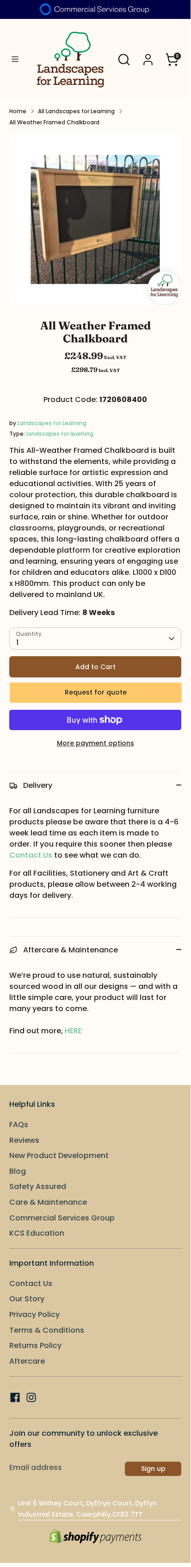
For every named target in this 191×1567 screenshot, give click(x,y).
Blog (17, 1171)
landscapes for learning (59, 434)
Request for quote (96, 692)
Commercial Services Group (62, 1218)
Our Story (26, 1298)
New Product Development (59, 1155)
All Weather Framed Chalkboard (54, 122)
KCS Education (36, 1233)
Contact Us (30, 855)
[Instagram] (31, 1397)
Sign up (153, 1468)
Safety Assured (37, 1186)
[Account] (148, 55)
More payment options (95, 743)
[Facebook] (15, 1397)
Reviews (24, 1140)
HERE (73, 1030)
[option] (95, 219)
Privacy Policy (34, 1314)
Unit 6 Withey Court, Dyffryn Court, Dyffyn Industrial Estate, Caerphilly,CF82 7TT (87, 1509)
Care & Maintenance (48, 1202)
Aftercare (27, 1361)
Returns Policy (35, 1345)
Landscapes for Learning (52, 423)
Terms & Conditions (46, 1330)
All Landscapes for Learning (76, 111)
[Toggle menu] (15, 59)
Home (17, 111)
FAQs (18, 1124)
